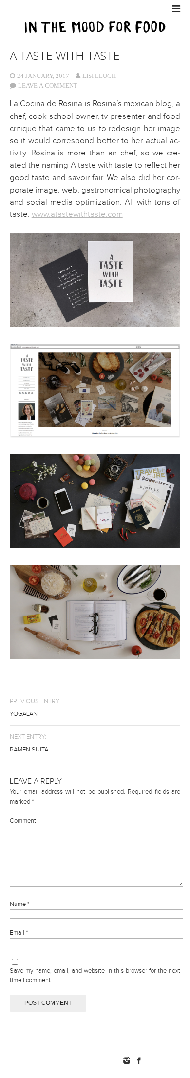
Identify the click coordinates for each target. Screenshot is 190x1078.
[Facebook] (138, 1060)
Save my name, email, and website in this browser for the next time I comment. (95, 975)
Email (19, 933)
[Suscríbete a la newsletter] (167, 1060)
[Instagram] (127, 1060)
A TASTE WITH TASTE (65, 55)
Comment (23, 821)
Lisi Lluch (99, 76)
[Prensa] (181, 1060)
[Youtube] (151, 1060)
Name (19, 904)
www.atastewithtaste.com (77, 214)
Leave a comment (47, 85)
